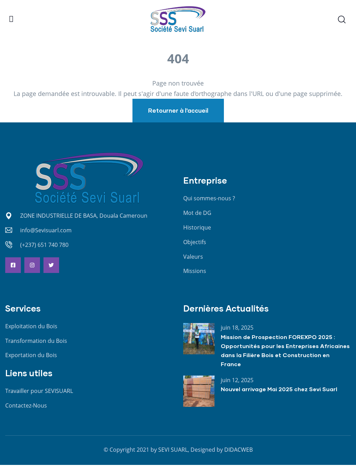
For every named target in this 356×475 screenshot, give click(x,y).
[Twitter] (51, 265)
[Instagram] (32, 265)
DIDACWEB (238, 449)
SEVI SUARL (173, 449)
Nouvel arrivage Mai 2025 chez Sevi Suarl (279, 389)
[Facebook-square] (13, 265)
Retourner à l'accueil (178, 110)
